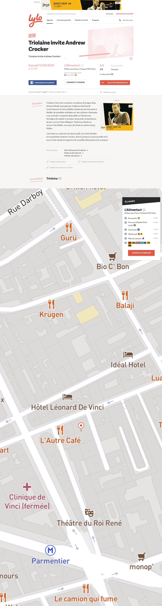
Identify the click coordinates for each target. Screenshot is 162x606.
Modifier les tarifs (109, 92)
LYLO (36, 20)
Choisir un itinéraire (141, 253)
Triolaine (52, 178)
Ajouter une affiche (121, 59)
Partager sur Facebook (44, 83)
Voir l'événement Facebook (75, 150)
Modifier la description (58, 162)
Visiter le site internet (72, 153)
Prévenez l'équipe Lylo (47, 92)
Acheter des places (72, 156)
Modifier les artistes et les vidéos (61, 168)
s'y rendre (75, 82)
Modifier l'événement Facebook (92, 162)
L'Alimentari (72, 65)
